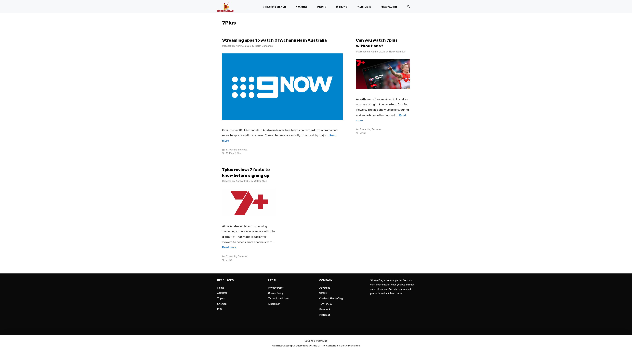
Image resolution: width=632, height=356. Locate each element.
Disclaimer (274, 303)
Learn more (396, 293)
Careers (323, 293)
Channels (301, 6)
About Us (222, 293)
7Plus (238, 153)
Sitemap (222, 303)
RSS (219, 309)
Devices (321, 6)
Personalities (389, 6)
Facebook (324, 309)
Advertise (324, 287)
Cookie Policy (275, 293)
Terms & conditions (278, 298)
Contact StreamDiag (331, 298)
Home (220, 287)
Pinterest (324, 314)
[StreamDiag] (226, 6)
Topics (221, 298)
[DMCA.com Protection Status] (392, 327)
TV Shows (341, 6)
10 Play (230, 153)
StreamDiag (320, 340)
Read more (229, 247)
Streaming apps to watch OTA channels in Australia (274, 40)
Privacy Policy (276, 287)
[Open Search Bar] (408, 6)
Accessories (364, 6)
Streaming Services (274, 6)
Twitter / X (325, 303)
